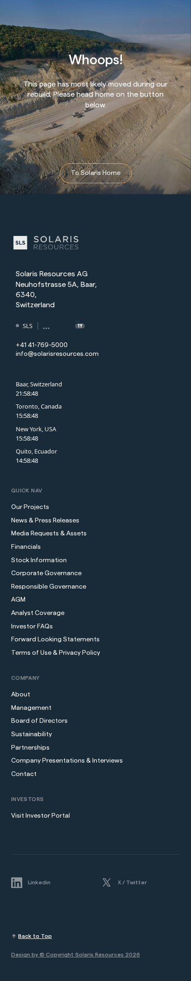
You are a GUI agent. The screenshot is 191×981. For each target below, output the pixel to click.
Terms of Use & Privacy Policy (55, 653)
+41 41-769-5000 (42, 345)
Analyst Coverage (37, 613)
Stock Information (39, 560)
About (20, 694)
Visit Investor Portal (40, 816)
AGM (18, 599)
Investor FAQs (32, 626)
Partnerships (30, 748)
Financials (26, 547)
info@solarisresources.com (57, 354)
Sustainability (31, 734)
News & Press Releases (46, 520)
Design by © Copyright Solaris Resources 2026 (75, 954)
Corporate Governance (46, 573)
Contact (24, 774)
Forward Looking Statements (55, 639)
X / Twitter (132, 882)
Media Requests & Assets (49, 533)
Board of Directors (39, 721)
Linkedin (39, 882)
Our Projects (30, 507)
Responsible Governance (48, 587)
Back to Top (35, 936)
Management (31, 708)
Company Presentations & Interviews (67, 760)
